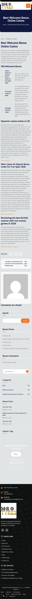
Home (4, 24)
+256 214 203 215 (16, 463)
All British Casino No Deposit (9, 247)
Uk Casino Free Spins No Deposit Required (15, 348)
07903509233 (8, 494)
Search (5, 313)
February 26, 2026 (12, 39)
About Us (5, 543)
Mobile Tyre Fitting (7, 552)
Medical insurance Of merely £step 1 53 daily (16, 339)
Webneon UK (21, 587)
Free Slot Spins (5, 160)
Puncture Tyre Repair (8, 575)
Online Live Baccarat (7, 214)
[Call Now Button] (4, 596)
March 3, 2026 (7, 409)
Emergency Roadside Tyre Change (12, 578)
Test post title (7, 336)
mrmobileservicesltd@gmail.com (13, 499)
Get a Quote (15, 467)
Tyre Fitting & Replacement (10, 572)
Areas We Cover (7, 549)
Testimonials (5, 557)
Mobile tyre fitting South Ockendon (13, 394)
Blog (4, 385)
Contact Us (5, 560)
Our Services (6, 546)
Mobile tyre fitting (8, 390)
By (3, 39)
